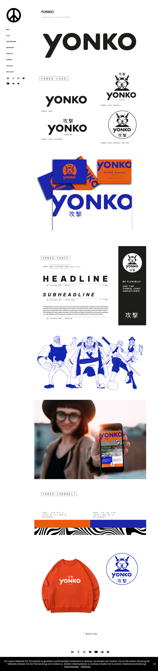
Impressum (9, 66)
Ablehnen (86, 666)
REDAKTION (10, 48)
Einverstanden (71, 666)
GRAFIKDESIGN (11, 42)
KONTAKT (9, 60)
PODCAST (9, 54)
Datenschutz (10, 72)
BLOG (8, 36)
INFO (7, 30)
